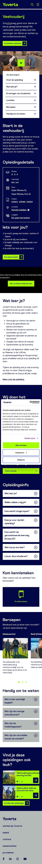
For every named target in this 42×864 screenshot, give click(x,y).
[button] (19, 682)
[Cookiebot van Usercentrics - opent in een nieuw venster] (29, 402)
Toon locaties (10, 471)
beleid (6, 832)
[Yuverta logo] (21, 818)
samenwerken (9, 846)
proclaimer (8, 852)
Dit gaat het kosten (20, 218)
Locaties (10, 100)
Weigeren (21, 460)
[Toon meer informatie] (28, 210)
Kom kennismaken (11, 257)
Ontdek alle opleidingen (14, 803)
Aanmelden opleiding (12, 43)
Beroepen (10, 107)
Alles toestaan (21, 445)
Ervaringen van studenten (18, 93)
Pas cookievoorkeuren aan (21, 283)
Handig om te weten (15, 114)
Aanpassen (19, 452)
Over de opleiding (14, 80)
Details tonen (30, 438)
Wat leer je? (11, 86)
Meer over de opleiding (13, 379)
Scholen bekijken (19, 210)
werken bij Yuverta (12, 826)
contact (7, 839)
